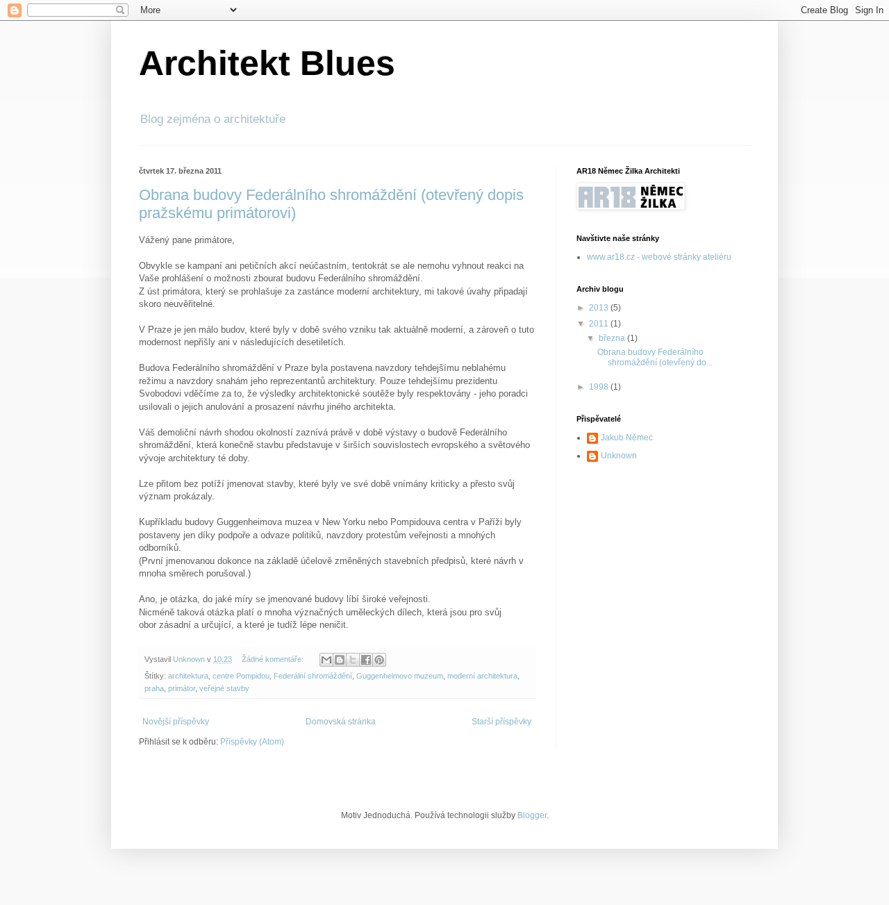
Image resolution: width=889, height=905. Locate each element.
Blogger (532, 815)
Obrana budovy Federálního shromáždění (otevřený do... (655, 357)
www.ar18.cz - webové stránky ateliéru (659, 257)
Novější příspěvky (175, 722)
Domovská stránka (341, 722)
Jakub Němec (627, 437)
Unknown (619, 455)
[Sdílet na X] (353, 660)
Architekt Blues (267, 63)
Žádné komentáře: (274, 659)
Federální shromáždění (313, 676)
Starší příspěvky (501, 722)
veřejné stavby (224, 688)
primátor (181, 688)
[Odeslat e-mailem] (326, 660)
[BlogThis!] (340, 660)
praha (154, 688)
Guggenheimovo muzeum (399, 676)
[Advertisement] (645, 557)
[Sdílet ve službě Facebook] (366, 660)
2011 (599, 324)
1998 (599, 387)
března (613, 338)
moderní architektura (482, 676)
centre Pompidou (241, 676)
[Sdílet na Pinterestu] (379, 660)
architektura (188, 676)
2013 (599, 308)
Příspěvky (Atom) (252, 742)
